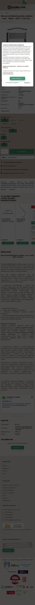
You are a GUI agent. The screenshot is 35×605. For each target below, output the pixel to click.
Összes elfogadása (17, 78)
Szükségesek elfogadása (12, 82)
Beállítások (27, 82)
